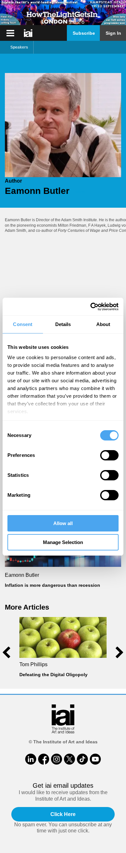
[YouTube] (95, 759)
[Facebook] (43, 759)
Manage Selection (63, 542)
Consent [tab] (22, 324)
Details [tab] (63, 324)
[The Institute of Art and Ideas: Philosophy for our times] (10, 33)
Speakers (19, 47)
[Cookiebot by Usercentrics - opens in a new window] (91, 307)
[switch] (109, 455)
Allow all (63, 523)
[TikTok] (82, 759)
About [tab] (103, 324)
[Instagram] (56, 759)
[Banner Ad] (63, 12)
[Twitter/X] (69, 759)
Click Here (63, 814)
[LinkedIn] (30, 759)
